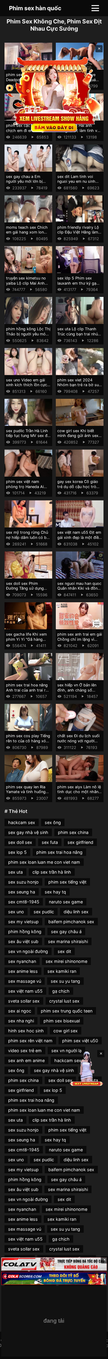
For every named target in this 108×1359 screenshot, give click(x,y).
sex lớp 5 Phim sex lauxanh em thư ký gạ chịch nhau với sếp (76, 283)
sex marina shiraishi (68, 941)
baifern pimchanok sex (71, 921)
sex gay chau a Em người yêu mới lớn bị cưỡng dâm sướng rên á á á (27, 184)
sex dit (64, 951)
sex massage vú (24, 981)
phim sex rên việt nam (30, 1040)
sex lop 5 (17, 852)
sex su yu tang (65, 981)
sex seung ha (21, 891)
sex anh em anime (26, 1060)
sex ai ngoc (19, 1010)
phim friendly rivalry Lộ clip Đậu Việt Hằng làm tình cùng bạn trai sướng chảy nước (79, 235)
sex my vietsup (23, 921)
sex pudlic (44, 911)
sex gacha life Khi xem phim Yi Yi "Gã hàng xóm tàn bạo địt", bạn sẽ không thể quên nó (28, 642)
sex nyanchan (22, 961)
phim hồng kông (24, 931)
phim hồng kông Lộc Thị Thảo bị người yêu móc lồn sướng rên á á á (28, 334)
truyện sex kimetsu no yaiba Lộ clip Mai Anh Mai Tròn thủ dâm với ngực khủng (26, 285)
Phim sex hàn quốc (35, 8)
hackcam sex (21, 822)
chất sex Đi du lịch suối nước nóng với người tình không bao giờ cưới (79, 741)
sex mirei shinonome (66, 961)
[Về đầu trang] (95, 1352)
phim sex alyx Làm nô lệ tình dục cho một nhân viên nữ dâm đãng (79, 792)
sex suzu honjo (23, 881)
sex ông (53, 822)
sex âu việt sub (23, 941)
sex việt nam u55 (25, 991)
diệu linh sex (76, 911)
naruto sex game (66, 901)
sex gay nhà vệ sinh (28, 832)
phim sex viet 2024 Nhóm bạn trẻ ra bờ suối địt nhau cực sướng (79, 385)
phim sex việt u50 (80, 1040)
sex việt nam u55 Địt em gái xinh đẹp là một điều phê (79, 537)
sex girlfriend (80, 842)
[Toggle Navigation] (95, 8)
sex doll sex (20, 842)
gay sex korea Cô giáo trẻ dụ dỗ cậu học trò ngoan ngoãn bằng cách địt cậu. (79, 489)
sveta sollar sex (24, 1000)
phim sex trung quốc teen (66, 1010)
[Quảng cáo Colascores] (54, 1278)
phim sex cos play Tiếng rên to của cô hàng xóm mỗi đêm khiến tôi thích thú (28, 743)
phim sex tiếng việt (67, 881)
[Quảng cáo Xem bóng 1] (54, 1264)
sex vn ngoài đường (28, 951)
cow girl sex (65, 1030)
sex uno (16, 911)
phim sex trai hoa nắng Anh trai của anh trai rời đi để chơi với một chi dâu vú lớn (27, 692)
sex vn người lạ (66, 1050)
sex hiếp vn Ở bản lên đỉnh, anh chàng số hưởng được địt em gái (78, 690)
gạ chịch (61, 991)
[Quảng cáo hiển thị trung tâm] (54, 93)
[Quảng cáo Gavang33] (54, 1321)
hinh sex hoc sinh (26, 1030)
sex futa (50, 842)
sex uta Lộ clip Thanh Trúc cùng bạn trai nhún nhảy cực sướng (78, 334)
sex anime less (23, 971)
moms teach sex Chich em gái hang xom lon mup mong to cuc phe (27, 232)
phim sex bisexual (62, 1020)
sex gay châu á (66, 931)
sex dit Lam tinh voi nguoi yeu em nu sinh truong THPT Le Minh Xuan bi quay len (76, 184)
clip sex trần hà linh (51, 872)
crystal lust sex (64, 1000)
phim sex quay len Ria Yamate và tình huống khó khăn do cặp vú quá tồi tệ (28, 794)
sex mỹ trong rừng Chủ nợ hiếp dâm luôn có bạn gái (28, 537)
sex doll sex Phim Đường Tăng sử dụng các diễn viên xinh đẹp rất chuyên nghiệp (26, 591)
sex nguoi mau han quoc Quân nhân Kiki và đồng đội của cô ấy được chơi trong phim (79, 591)
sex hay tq (55, 891)
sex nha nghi (21, 1020)
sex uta (15, 872)
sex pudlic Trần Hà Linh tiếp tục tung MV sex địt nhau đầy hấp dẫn (28, 436)
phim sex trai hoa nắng (59, 852)
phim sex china (73, 832)
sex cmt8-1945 (23, 901)
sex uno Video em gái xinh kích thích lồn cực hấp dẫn (26, 385)
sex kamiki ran (61, 971)
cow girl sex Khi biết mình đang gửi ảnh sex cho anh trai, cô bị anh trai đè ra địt (77, 438)
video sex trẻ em (25, 1050)
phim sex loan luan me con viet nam (44, 862)
